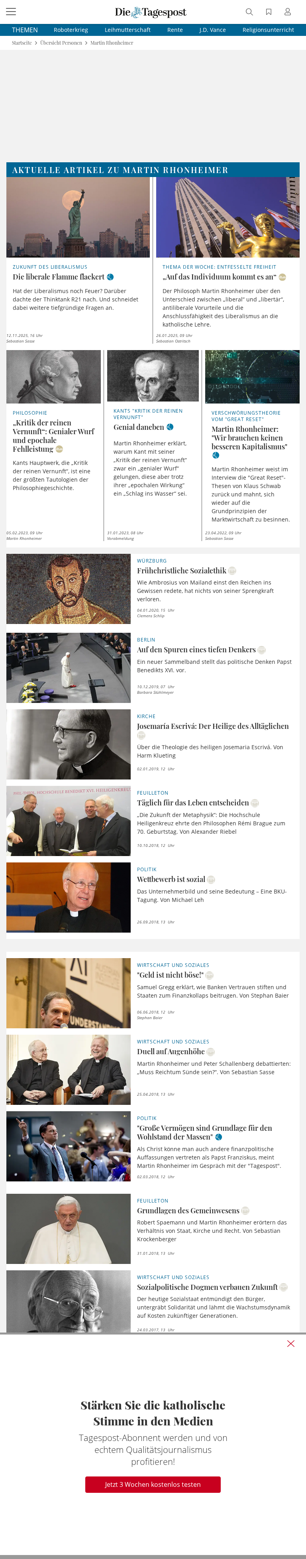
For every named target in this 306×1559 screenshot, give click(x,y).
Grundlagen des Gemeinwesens (188, 1210)
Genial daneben (139, 427)
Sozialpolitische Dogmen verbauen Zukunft (207, 1287)
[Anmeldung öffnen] (289, 12)
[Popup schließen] (291, 1344)
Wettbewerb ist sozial (171, 879)
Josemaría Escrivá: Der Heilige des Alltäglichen (213, 726)
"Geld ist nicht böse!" (170, 975)
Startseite (22, 43)
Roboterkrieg (71, 29)
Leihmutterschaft (128, 29)
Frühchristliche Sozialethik (181, 570)
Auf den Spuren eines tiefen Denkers (196, 649)
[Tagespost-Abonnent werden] (153, 1445)
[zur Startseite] (151, 12)
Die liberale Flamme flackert (58, 276)
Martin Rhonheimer (111, 43)
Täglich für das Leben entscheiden (193, 802)
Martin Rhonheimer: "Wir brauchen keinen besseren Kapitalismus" (249, 437)
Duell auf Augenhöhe (171, 1051)
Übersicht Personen (61, 43)
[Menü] (12, 12)
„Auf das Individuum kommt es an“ (220, 276)
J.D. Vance (213, 29)
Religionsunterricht (268, 29)
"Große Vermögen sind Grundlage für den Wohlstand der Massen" (204, 1132)
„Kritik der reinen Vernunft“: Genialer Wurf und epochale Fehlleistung (53, 436)
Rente (175, 29)
